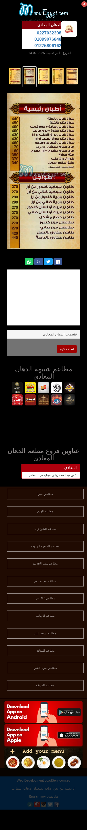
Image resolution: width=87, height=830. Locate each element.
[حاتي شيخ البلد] (30, 400)
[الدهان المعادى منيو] (72, 76)
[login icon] (84, 4)
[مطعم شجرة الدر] (43, 400)
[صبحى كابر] (43, 388)
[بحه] (57, 400)
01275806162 (47, 45)
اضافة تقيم (67, 349)
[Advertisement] (41, 297)
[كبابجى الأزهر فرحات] (30, 388)
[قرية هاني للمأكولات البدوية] (70, 388)
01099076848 (47, 39)
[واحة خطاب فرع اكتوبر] (17, 400)
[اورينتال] (70, 400)
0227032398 (49, 32)
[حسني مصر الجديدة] (17, 388)
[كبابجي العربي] (57, 388)
